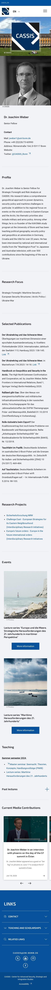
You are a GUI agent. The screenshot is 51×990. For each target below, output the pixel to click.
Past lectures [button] (9, 789)
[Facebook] (25, 965)
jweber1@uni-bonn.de (20, 138)
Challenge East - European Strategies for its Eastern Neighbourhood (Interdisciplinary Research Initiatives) (26, 523)
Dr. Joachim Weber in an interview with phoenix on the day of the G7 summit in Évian (25, 853)
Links (10, 903)
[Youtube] (25, 958)
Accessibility (24, 984)
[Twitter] (17, 958)
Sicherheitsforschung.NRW (19, 515)
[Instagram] (33, 958)
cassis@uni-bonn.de (25, 953)
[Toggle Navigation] (45, 11)
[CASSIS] (5, 11)
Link (4, 354)
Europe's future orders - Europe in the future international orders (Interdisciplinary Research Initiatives (24, 535)
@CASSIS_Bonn (20, 154)
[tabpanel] (25, 36)
